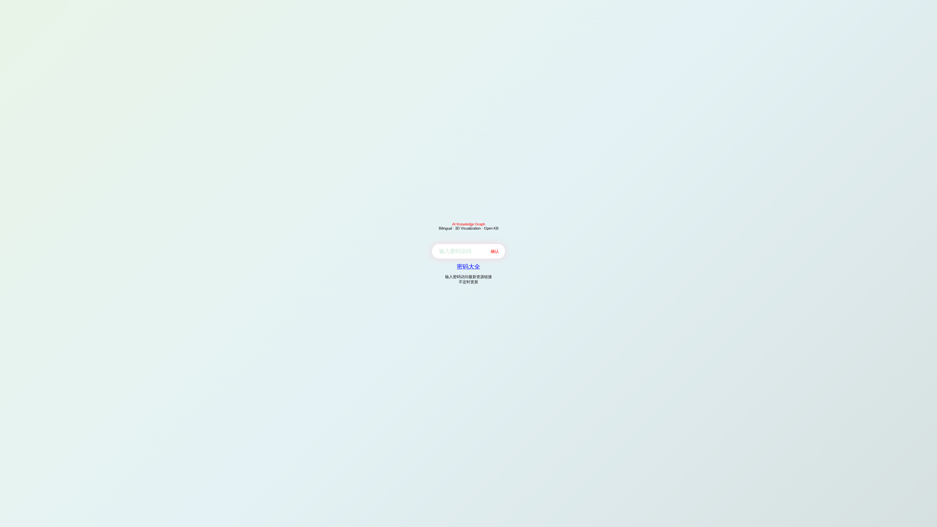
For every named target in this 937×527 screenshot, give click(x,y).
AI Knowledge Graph (468, 224)
